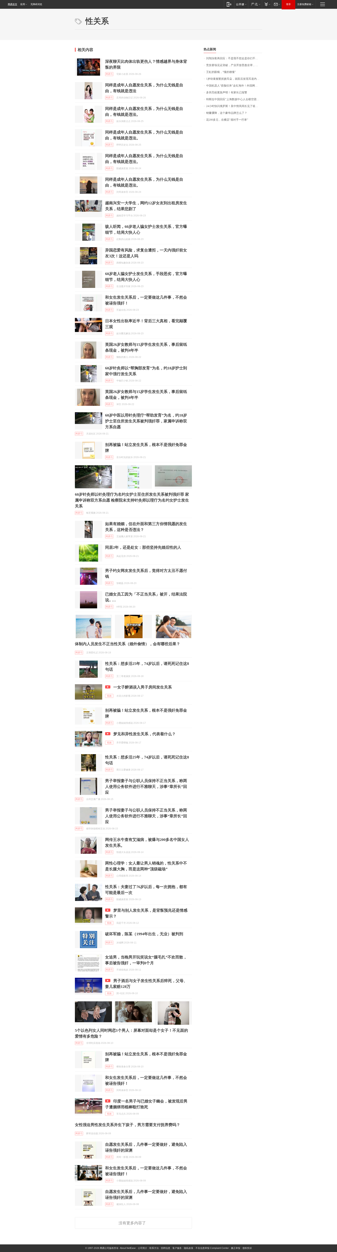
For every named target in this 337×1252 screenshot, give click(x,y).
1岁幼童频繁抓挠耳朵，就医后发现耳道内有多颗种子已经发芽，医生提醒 (234, 78)
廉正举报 (235, 1248)
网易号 (109, 74)
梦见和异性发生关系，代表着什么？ (144, 734)
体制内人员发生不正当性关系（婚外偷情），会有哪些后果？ (127, 644)
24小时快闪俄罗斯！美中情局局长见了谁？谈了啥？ (234, 106)
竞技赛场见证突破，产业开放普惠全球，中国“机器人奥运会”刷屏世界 (234, 65)
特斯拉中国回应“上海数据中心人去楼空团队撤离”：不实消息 (234, 99)
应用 (22, 4)
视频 (109, 696)
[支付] (267, 4)
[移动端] (229, 4)
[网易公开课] (241, 4)
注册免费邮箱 (304, 4)
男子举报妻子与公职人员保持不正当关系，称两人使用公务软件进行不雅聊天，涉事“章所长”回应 (146, 787)
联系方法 (154, 1248)
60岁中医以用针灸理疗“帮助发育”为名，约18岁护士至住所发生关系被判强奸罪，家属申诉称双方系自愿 (146, 421)
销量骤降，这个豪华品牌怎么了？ (226, 112)
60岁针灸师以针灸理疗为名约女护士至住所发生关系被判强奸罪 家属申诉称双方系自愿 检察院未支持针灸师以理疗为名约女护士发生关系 (132, 500)
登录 (288, 4)
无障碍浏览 (36, 4)
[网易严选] (255, 4)
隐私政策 (188, 1248)
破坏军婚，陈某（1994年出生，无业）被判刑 (144, 934)
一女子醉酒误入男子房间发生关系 (142, 687)
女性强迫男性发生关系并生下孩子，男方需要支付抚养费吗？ (127, 1125)
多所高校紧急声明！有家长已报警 (226, 92)
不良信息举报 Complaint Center (212, 1248)
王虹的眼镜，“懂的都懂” (221, 72)
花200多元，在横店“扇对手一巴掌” (227, 119)
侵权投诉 (247, 1248)
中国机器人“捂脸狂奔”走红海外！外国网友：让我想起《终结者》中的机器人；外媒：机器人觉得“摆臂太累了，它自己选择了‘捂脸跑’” (234, 85)
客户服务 (177, 1248)
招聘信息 (165, 1248)
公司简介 (142, 1248)
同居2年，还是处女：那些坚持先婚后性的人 (143, 547)
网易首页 (12, 4)
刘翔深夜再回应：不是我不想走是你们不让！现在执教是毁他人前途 (234, 58)
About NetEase (128, 1248)
